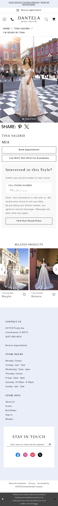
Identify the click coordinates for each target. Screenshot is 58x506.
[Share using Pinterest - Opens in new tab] (20, 127)
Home (6, 29)
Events (9, 406)
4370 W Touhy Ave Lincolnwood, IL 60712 (17, 330)
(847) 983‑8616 (14, 337)
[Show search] (46, 19)
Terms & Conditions (17, 483)
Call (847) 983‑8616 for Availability (29, 158)
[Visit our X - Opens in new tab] (40, 455)
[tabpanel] (29, 80)
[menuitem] (4, 19)
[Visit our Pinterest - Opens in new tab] (32, 455)
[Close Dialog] (3, 499)
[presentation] (14, 269)
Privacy (32, 483)
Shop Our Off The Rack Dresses (24, 2)
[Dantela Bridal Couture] (29, 19)
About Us (10, 402)
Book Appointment (29, 150)
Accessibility (43, 483)
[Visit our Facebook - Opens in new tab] (18, 455)
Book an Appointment (16, 345)
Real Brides (11, 411)
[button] (4, 19)
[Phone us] (12, 19)
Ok (55, 499)
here (36, 504)
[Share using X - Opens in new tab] (26, 127)
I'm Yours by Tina (14, 33)
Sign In (9, 415)
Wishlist (9, 419)
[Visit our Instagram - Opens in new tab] (25, 455)
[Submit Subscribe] (50, 444)
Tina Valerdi (22, 29)
